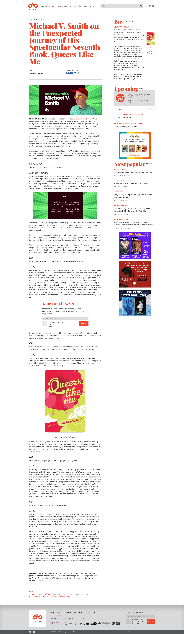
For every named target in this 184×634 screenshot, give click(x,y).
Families (45, 597)
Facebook (34, 632)
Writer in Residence (78, 6)
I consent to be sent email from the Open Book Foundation (55, 324)
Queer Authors (34, 597)
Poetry (59, 594)
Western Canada (65, 597)
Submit (141, 5)
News (51, 6)
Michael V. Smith (35, 594)
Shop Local (151, 53)
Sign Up (83, 324)
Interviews (54, 597)
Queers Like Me (122, 26)
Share (69, 73)
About (92, 6)
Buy (123, 21)
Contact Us (128, 632)
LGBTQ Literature (81, 594)
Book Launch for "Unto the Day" (139, 95)
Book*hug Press (49, 594)
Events (44, 6)
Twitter (30, 632)
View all (150, 109)
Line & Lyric (68, 594)
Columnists (61, 6)
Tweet (76, 73)
